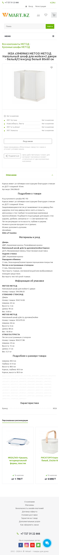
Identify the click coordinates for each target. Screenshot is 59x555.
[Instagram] (26, 545)
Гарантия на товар (29, 518)
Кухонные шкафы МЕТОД (16, 47)
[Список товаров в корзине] (54, 17)
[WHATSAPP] (38, 545)
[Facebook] (20, 545)
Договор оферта (29, 512)
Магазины (29, 505)
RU (54, 3)
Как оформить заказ (29, 525)
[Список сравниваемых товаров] (38, 16)
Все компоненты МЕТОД (15, 44)
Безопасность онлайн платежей (30, 508)
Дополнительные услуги (29, 521)
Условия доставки (29, 515)
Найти (50, 26)
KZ (51, 3)
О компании (29, 502)
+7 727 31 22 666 (12, 2)
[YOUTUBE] (32, 545)
